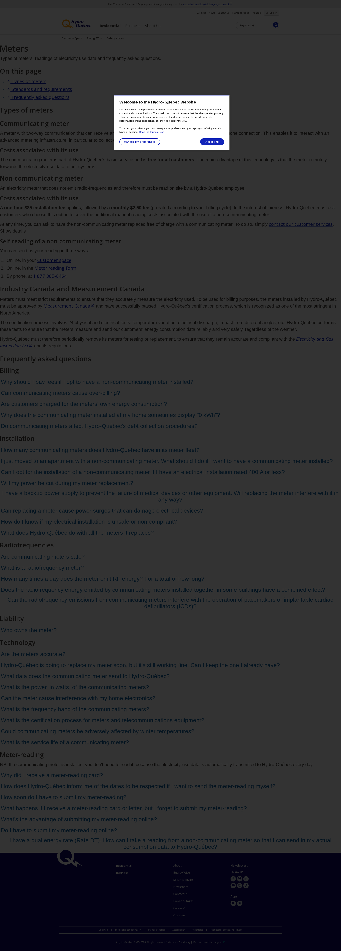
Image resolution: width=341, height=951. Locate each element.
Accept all (212, 141)
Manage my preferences (140, 141)
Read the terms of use (151, 131)
